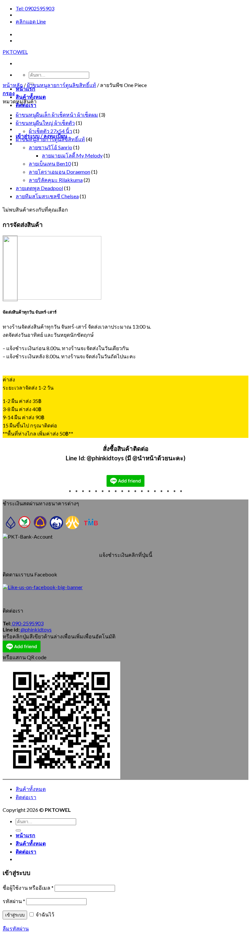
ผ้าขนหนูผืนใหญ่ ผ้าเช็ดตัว (45, 123)
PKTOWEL (15, 52)
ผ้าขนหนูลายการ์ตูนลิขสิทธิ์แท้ (61, 85)
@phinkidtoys (36, 629)
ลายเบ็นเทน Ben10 (50, 163)
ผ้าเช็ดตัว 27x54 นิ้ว (50, 131)
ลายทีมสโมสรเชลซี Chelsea (47, 196)
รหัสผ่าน (14, 901)
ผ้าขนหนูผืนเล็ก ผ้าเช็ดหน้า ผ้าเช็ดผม (57, 115)
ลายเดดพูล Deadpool (39, 188)
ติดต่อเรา (26, 105)
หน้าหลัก (13, 85)
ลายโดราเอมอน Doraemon (59, 172)
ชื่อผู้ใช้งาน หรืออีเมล (28, 888)
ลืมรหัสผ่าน (16, 928)
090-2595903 (27, 623)
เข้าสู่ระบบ (15, 915)
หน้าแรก (25, 835)
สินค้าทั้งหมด (31, 97)
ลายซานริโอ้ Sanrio (50, 147)
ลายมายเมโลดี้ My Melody (72, 155)
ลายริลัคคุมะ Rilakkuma (56, 180)
